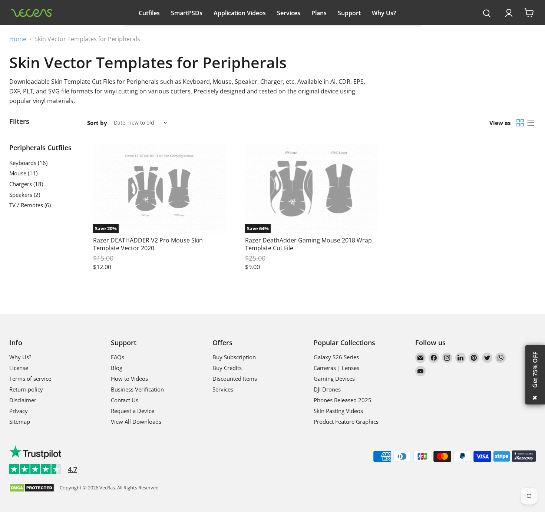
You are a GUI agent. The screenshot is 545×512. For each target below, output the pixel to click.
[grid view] (520, 123)
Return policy (26, 389)
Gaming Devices (334, 378)
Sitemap (19, 421)
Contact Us (124, 400)
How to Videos (129, 378)
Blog (116, 367)
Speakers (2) (24, 194)
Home (17, 39)
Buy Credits (227, 367)
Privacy (18, 410)
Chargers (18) (26, 184)
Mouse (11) (23, 173)
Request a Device (132, 410)
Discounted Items (234, 378)
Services (288, 13)
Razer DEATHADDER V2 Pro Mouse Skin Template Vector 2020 (148, 244)
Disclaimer (22, 400)
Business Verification (137, 389)
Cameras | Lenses (336, 367)
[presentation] (487, 13)
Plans (319, 13)
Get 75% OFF (535, 369)
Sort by (97, 123)
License (18, 367)
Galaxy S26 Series (336, 357)
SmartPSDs (186, 13)
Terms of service (30, 378)
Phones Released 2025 (342, 400)
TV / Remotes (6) (30, 205)
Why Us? (384, 13)
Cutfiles (149, 13)
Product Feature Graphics (346, 421)
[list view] (530, 123)
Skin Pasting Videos (338, 410)
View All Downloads (136, 421)
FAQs (117, 357)
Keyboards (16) (28, 162)
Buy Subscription (234, 357)
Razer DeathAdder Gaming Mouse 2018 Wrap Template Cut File (308, 244)
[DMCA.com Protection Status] (31, 488)
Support (349, 13)
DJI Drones (327, 389)
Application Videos (240, 13)
